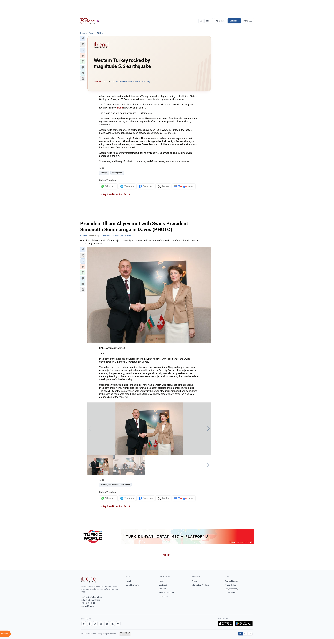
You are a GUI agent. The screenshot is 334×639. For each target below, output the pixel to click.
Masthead (163, 585)
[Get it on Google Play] (244, 623)
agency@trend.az (87, 606)
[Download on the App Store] (225, 623)
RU (250, 634)
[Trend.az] (90, 21)
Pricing (194, 581)
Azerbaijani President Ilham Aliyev (115, 485)
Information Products (200, 585)
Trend (120, 107)
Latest (128, 581)
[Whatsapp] (83, 623)
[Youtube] (101, 623)
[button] (82, 38)
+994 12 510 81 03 (88, 603)
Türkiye (104, 173)
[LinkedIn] (112, 623)
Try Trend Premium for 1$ (116, 194)
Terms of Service (231, 581)
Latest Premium (132, 585)
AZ (245, 634)
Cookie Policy (230, 593)
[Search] (201, 20)
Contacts (162, 589)
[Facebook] (89, 623)
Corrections (163, 596)
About (161, 581)
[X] (95, 623)
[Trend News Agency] (88, 579)
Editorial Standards (166, 593)
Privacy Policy (230, 585)
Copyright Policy (231, 589)
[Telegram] (106, 623)
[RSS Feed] (118, 623)
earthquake (117, 173)
